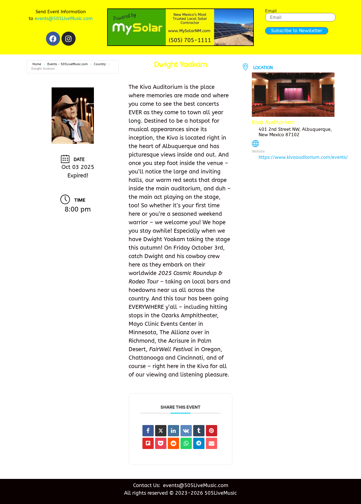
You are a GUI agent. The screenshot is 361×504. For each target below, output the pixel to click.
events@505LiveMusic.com (64, 18)
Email (271, 10)
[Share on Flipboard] (148, 443)
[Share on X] (160, 430)
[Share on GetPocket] (160, 443)
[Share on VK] (186, 430)
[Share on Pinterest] (211, 430)
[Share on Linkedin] (173, 430)
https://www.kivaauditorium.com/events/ (303, 157)
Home (36, 64)
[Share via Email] (211, 443)
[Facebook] (53, 39)
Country (100, 64)
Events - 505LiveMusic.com (67, 64)
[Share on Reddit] (173, 443)
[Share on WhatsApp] (186, 443)
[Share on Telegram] (198, 443)
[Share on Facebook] (148, 430)
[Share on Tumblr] (198, 430)
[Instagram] (68, 39)
